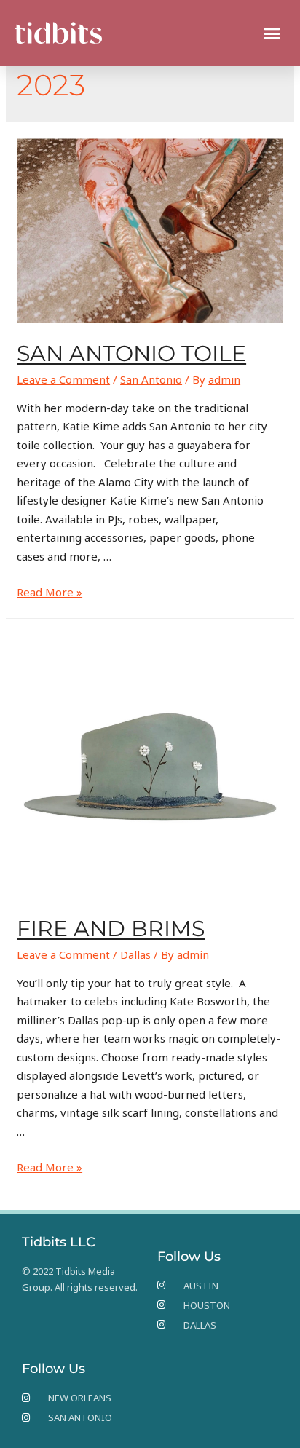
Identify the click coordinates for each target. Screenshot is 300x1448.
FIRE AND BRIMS (111, 928)
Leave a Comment (63, 379)
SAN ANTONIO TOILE (131, 353)
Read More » (49, 592)
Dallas (135, 954)
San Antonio (151, 379)
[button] (272, 33)
